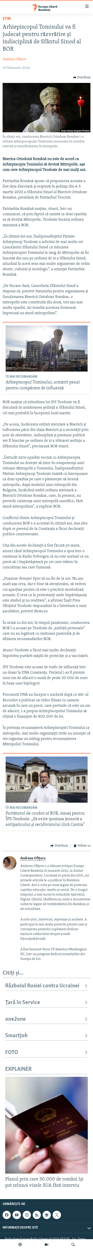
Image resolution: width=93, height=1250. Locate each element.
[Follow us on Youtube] (17, 1215)
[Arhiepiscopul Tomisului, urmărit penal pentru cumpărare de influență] (47, 348)
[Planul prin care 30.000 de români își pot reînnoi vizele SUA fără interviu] (46, 1125)
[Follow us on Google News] (47, 1215)
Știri (7, 19)
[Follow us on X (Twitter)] (57, 1215)
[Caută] (73, 1244)
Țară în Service (22, 1003)
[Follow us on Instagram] (27, 1215)
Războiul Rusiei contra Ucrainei (42, 986)
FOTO (11, 1053)
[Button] (82, 77)
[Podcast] (20, 1244)
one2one (15, 1019)
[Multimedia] (46, 1244)
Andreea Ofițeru (14, 59)
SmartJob (16, 1036)
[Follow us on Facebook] (7, 1215)
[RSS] (37, 1215)
